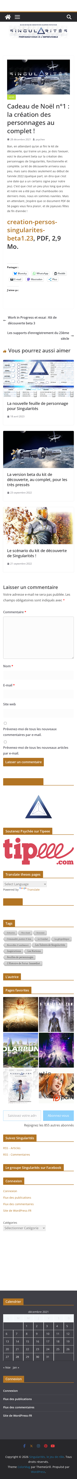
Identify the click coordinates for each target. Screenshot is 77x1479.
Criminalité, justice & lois (19, 939)
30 (37, 1357)
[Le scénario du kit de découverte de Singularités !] (38, 510)
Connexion (10, 1191)
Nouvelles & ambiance (18, 945)
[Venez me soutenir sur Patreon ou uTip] (56, 1085)
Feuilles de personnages (20, 957)
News (11, 97)
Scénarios (11, 933)
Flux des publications (17, 1197)
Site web (9, 704)
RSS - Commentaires (16, 1154)
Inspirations (14, 951)
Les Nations (34, 951)
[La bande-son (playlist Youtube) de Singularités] (56, 1050)
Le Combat (43, 939)
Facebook (13, 902)
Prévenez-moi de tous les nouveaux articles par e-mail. (35, 750)
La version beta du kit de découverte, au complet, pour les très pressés (37, 479)
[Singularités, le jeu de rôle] (8, 17)
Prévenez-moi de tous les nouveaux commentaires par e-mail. (30, 732)
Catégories (10, 1222)
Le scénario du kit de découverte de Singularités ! (37, 553)
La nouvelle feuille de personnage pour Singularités (37, 406)
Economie (40, 933)
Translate (33, 889)
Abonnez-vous (58, 1115)
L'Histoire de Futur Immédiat (23, 963)
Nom (8, 666)
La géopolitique (61, 939)
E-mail (9, 685)
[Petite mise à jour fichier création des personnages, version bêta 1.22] (20, 1085)
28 (17, 1357)
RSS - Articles (12, 1148)
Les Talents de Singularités (50, 945)
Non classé (25, 933)
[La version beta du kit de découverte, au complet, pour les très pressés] (38, 434)
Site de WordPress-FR (17, 1210)
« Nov (6, 1367)
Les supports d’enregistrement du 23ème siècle (38, 336)
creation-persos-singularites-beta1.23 (32, 229)
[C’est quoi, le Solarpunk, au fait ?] (20, 1050)
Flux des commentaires (18, 1204)
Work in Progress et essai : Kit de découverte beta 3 (32, 320)
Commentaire (14, 612)
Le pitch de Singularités (23, 782)
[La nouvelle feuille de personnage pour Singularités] (38, 362)
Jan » (16, 1367)
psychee (40, 139)
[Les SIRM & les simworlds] (20, 1014)
